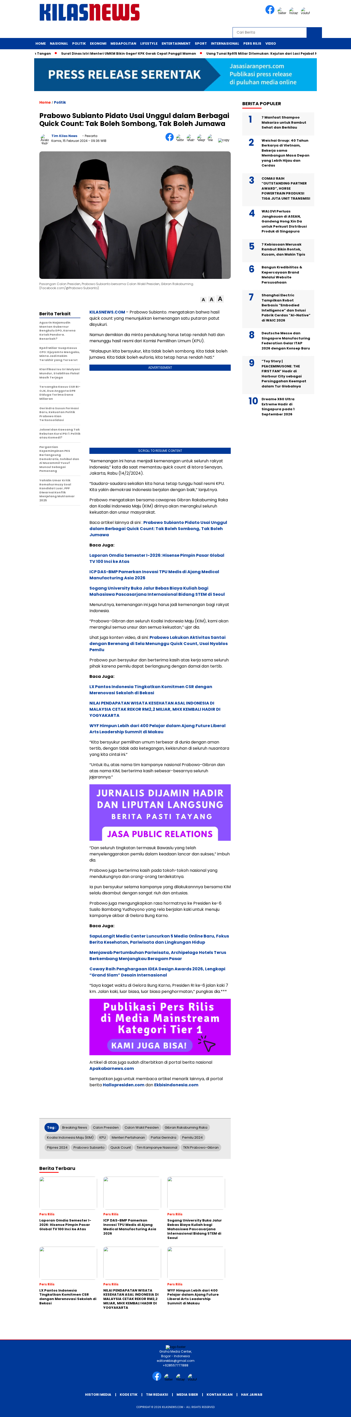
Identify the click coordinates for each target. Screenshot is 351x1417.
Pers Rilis (252, 43)
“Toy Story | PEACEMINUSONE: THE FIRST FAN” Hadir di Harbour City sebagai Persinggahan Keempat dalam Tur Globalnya (284, 374)
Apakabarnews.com (111, 1068)
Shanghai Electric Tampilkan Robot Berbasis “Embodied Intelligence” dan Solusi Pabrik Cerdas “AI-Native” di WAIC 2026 (286, 308)
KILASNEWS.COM (107, 312)
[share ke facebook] (170, 140)
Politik (79, 43)
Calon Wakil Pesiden (142, 1127)
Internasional (225, 43)
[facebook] (270, 13)
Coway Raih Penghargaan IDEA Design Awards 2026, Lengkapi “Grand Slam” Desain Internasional (157, 972)
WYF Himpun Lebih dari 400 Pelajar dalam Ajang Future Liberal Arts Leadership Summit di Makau (157, 729)
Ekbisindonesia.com (176, 1085)
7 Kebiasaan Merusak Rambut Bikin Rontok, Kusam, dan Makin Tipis (284, 249)
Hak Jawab (251, 1394)
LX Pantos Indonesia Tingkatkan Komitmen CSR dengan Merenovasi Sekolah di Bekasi (150, 690)
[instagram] (294, 13)
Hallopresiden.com (123, 1085)
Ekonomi (98, 43)
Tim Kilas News (64, 136)
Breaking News (74, 1127)
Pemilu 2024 (192, 1137)
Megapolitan (123, 43)
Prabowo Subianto (89, 1147)
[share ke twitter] (181, 140)
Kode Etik (128, 1394)
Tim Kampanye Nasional (157, 1147)
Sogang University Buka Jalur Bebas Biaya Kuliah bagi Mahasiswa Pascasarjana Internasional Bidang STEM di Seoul (157, 591)
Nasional (59, 43)
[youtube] (306, 13)
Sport (201, 43)
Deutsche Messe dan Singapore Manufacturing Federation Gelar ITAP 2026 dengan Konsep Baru (286, 341)
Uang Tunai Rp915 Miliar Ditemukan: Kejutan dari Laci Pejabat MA (241, 53)
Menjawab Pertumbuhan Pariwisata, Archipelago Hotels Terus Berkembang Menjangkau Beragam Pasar (157, 956)
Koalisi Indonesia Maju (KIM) (70, 1137)
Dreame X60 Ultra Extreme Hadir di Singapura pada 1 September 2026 (278, 407)
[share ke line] (213, 140)
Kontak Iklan (220, 1394)
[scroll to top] (336, 1409)
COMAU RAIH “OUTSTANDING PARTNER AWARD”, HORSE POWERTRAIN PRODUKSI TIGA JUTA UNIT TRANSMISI (286, 188)
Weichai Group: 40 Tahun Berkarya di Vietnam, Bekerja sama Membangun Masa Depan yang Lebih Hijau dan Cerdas (285, 153)
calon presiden (106, 1127)
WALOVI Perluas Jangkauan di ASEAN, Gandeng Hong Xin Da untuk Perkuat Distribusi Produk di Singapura (284, 221)
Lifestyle (149, 43)
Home (40, 43)
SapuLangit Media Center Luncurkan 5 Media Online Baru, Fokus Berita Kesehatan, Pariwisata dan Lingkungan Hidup (159, 939)
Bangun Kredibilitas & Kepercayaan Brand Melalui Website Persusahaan (282, 275)
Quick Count (120, 1147)
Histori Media (98, 1394)
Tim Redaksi (157, 1394)
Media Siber (187, 1394)
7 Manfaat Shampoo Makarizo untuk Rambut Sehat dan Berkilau (284, 122)
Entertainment (176, 43)
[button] (203, 300)
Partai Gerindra (163, 1137)
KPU (102, 1137)
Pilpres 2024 (57, 1147)
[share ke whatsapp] (192, 140)
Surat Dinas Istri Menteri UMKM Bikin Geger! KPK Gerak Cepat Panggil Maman (106, 53)
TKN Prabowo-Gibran (201, 1147)
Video (270, 43)
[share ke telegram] (202, 140)
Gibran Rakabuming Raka (186, 1127)
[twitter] (282, 13)
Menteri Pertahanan (128, 1137)
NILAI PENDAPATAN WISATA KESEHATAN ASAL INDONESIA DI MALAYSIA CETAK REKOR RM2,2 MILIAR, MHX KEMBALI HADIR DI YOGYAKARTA (154, 709)
